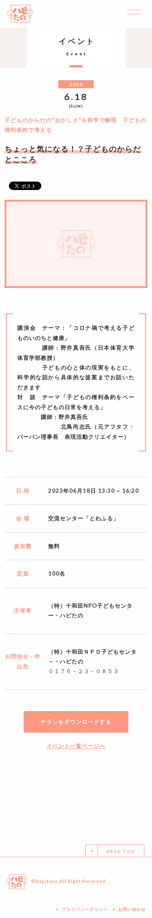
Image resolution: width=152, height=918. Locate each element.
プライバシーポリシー (85, 909)
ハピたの (20, 14)
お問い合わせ (132, 909)
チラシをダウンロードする (76, 721)
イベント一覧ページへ (76, 745)
